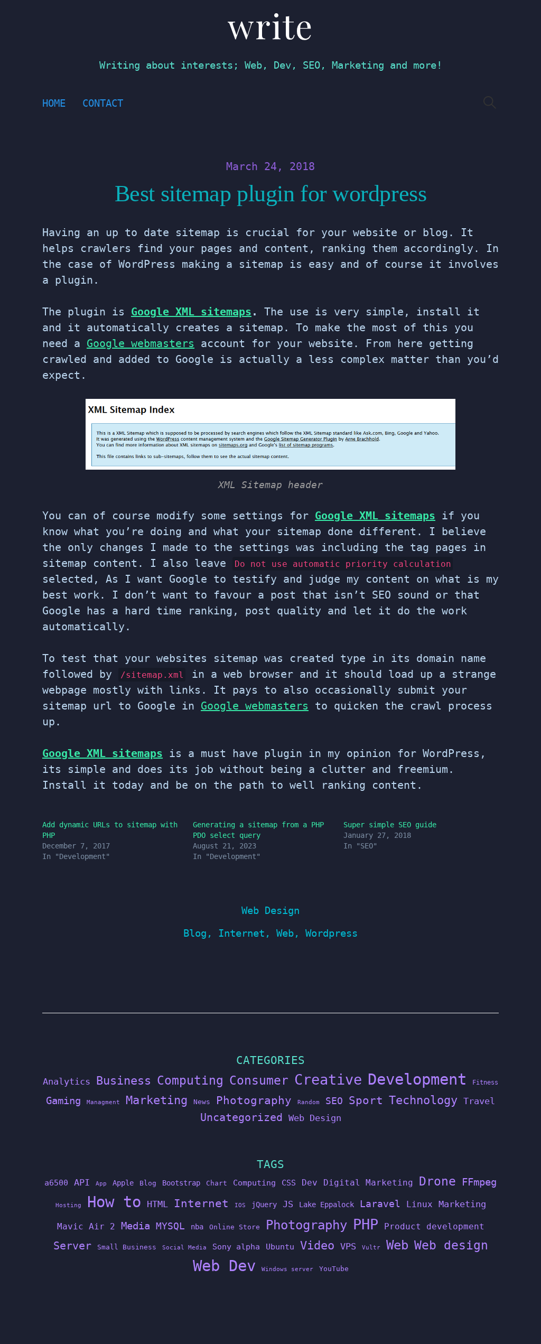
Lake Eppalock (326, 1204)
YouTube (334, 1269)
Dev (310, 1183)
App (101, 1183)
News (201, 1102)
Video (317, 1245)
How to (114, 1202)
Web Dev (224, 1266)
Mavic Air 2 (86, 1226)
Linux (419, 1204)
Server (72, 1246)
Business (123, 1080)
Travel (479, 1101)
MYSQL (170, 1226)
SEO (334, 1101)
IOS (240, 1205)
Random (308, 1102)
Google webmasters (140, 343)
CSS (289, 1182)
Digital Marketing (368, 1183)
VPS (348, 1247)
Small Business (126, 1247)
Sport (366, 1100)
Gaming (63, 1101)
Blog (195, 933)
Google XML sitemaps (191, 311)
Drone (437, 1181)
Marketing (157, 1100)
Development (417, 1079)
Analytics (66, 1081)
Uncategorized (241, 1117)
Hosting (68, 1205)
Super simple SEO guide (389, 824)
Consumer (258, 1080)
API (82, 1182)
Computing (190, 1080)
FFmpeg (479, 1182)
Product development (434, 1226)
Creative (328, 1079)
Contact (102, 103)
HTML (157, 1204)
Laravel (380, 1203)
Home (54, 103)
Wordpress (331, 933)
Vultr (371, 1247)
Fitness (485, 1082)
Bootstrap (181, 1183)
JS (288, 1204)
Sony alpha (236, 1246)
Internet (241, 933)
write (270, 25)
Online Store (234, 1227)
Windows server (287, 1269)
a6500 (56, 1182)
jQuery (264, 1204)
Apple (123, 1183)
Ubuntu (280, 1247)
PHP (365, 1224)
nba (197, 1226)
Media (135, 1225)
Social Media (184, 1247)
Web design (451, 1245)
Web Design (270, 910)
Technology (423, 1100)
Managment (103, 1102)
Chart (216, 1183)
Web (285, 933)
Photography (254, 1100)
